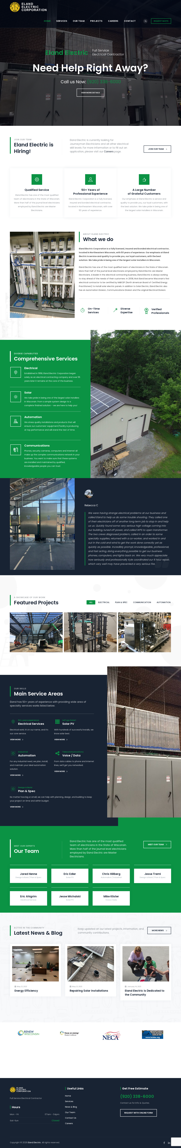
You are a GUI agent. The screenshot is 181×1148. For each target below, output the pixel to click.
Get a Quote (90, 92)
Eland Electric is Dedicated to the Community (144, 993)
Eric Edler (70, 874)
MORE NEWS (158, 930)
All (90, 602)
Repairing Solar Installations (89, 991)
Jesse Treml (152, 874)
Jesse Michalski (70, 896)
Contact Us (70, 1117)
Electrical (103, 602)
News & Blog (71, 1106)
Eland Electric (34, 1142)
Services (61, 21)
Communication (142, 602)
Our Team (79, 21)
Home (47, 21)
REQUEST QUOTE (161, 21)
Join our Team (156, 149)
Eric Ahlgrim (28, 896)
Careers (113, 21)
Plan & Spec (121, 602)
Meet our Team (156, 844)
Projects (96, 21)
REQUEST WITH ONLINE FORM (138, 1112)
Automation (164, 602)
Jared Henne (28, 874)
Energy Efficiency (26, 991)
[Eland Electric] (28, 7)
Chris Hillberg (111, 874)
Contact (130, 21)
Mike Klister (111, 896)
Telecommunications (90, 645)
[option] (127, 509)
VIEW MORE (15, 739)
